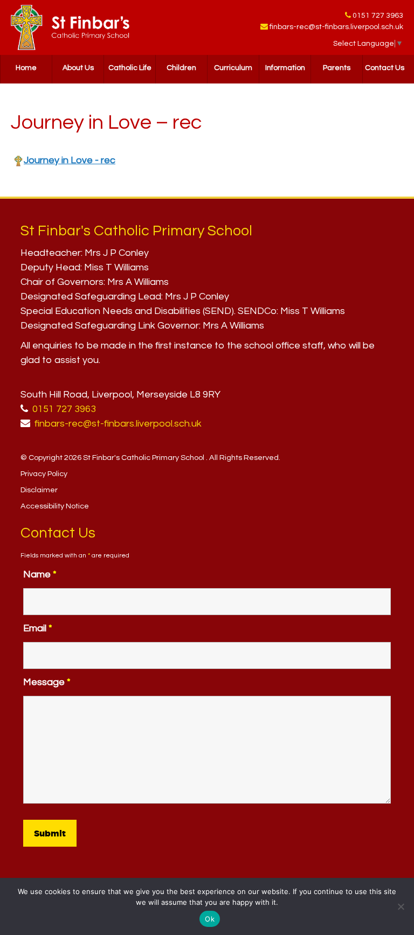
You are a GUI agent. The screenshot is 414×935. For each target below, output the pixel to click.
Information (285, 68)
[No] (400, 906)
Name (40, 574)
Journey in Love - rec (69, 160)
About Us (78, 68)
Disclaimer (39, 490)
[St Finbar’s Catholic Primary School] (70, 27)
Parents (336, 68)
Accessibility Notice (54, 506)
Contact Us (384, 68)
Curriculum (233, 68)
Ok (210, 919)
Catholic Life (129, 68)
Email (37, 628)
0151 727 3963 (378, 15)
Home (26, 68)
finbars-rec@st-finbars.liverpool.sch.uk (336, 27)
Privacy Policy (43, 474)
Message (47, 682)
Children (181, 68)
